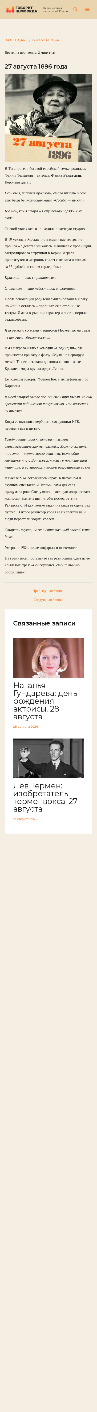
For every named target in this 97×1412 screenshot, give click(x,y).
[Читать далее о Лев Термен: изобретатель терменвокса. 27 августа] (48, 758)
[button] (75, 9)
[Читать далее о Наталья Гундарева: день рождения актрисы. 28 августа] (48, 658)
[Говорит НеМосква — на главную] (22, 9)
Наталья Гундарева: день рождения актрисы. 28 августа (45, 701)
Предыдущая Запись (48, 591)
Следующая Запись (48, 600)
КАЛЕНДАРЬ (16, 40)
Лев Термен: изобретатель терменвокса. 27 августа (45, 797)
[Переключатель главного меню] (87, 9)
